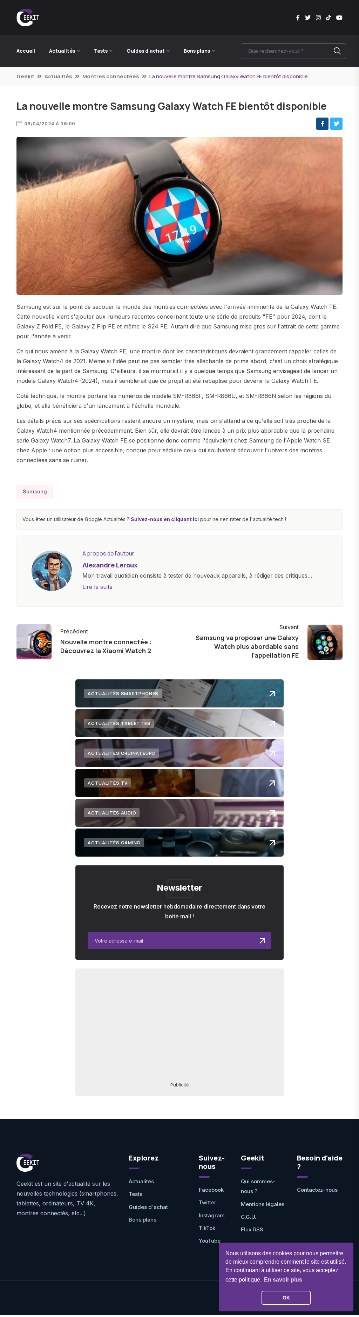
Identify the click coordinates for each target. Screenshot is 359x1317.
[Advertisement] (179, 1025)
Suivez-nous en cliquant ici (165, 519)
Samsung (35, 491)
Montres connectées (110, 76)
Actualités (58, 76)
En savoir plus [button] (283, 1280)
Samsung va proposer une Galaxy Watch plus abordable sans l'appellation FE (247, 646)
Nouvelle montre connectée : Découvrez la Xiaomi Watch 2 (105, 646)
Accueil (25, 50)
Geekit (25, 76)
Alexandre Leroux (109, 565)
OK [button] (286, 1298)
